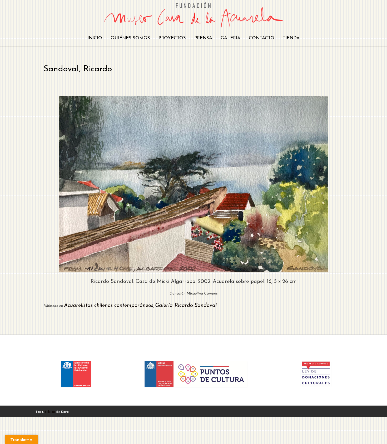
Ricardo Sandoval (196, 305)
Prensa (203, 38)
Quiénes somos (130, 38)
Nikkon (50, 411)
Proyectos (172, 38)
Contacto (261, 38)
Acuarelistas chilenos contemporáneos (108, 305)
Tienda (291, 38)
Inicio (94, 38)
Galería (230, 38)
